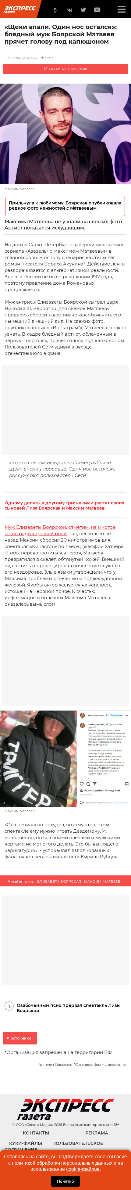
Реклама (96, 1133)
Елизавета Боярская (59, 881)
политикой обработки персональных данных (62, 1163)
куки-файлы (25, 1143)
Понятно (65, 1181)
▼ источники (18, 1038)
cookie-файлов (83, 1169)
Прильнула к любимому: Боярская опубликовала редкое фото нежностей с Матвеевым (65, 205)
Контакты (36, 1133)
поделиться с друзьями (67, 68)
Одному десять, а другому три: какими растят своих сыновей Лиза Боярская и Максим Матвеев (64, 505)
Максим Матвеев (102, 881)
